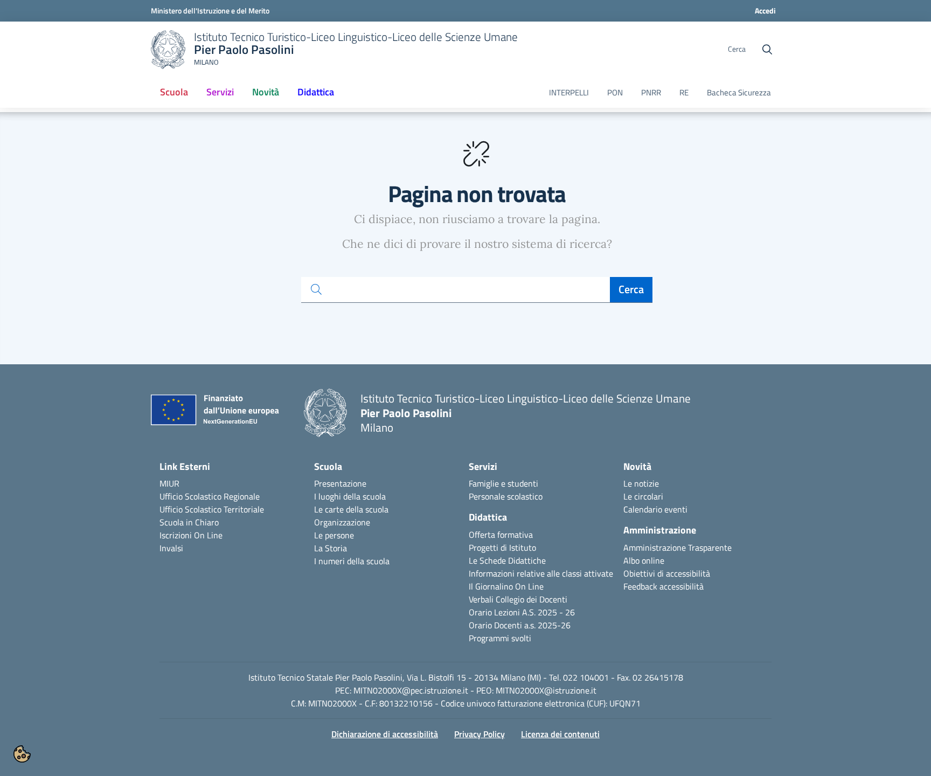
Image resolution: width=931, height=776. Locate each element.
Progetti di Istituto (502, 547)
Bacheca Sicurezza (739, 93)
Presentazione (340, 483)
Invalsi (171, 548)
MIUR (169, 483)
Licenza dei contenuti (560, 734)
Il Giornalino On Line (506, 586)
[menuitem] (174, 93)
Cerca (631, 289)
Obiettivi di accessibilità (666, 573)
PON (615, 93)
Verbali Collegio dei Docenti (518, 599)
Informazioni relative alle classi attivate (541, 573)
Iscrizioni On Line (191, 535)
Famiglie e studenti (503, 483)
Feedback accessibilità (663, 586)
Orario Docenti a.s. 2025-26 (520, 625)
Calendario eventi (655, 509)
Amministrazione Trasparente (677, 547)
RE (684, 93)
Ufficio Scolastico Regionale (209, 496)
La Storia (330, 548)
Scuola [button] (174, 92)
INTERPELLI (569, 93)
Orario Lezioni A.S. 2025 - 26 (522, 612)
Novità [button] (265, 92)
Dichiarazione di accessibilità (384, 734)
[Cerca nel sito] (767, 50)
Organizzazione (342, 522)
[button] (22, 754)
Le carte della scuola (351, 509)
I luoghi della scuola (350, 496)
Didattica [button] (315, 92)
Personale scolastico (506, 496)
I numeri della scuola (352, 561)
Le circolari (643, 496)
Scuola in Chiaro (189, 522)
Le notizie (641, 483)
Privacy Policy (479, 734)
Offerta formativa (501, 534)
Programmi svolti (500, 638)
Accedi (765, 10)
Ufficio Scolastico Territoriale (211, 509)
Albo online (643, 560)
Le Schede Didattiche (507, 560)
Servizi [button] (220, 92)
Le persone (334, 535)
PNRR (651, 93)
